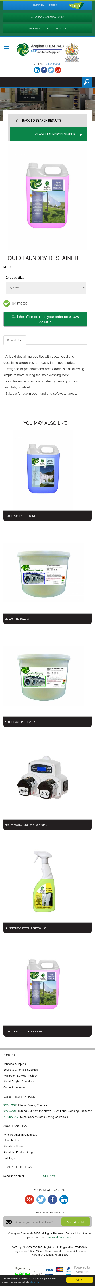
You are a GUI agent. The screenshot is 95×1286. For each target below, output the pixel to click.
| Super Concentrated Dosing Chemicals (43, 1117)
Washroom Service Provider (20, 1076)
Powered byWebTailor (82, 1269)
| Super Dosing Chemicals (34, 1105)
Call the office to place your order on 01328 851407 (45, 319)
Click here (49, 1176)
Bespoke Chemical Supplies (20, 1070)
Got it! (79, 1279)
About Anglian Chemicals (19, 1081)
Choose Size (15, 277)
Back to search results (41, 120)
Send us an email (14, 1176)
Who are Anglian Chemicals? (20, 1135)
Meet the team (12, 1140)
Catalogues (10, 1158)
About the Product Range (18, 1152)
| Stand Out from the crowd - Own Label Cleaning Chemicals (55, 1111)
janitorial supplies (44, 5)
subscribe (75, 1222)
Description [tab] (15, 340)
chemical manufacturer (47, 17)
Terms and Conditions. (59, 1237)
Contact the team (14, 1087)
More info (34, 1282)
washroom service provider (47, 28)
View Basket (54, 64)
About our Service (14, 1146)
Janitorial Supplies (14, 1064)
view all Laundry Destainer (55, 134)
